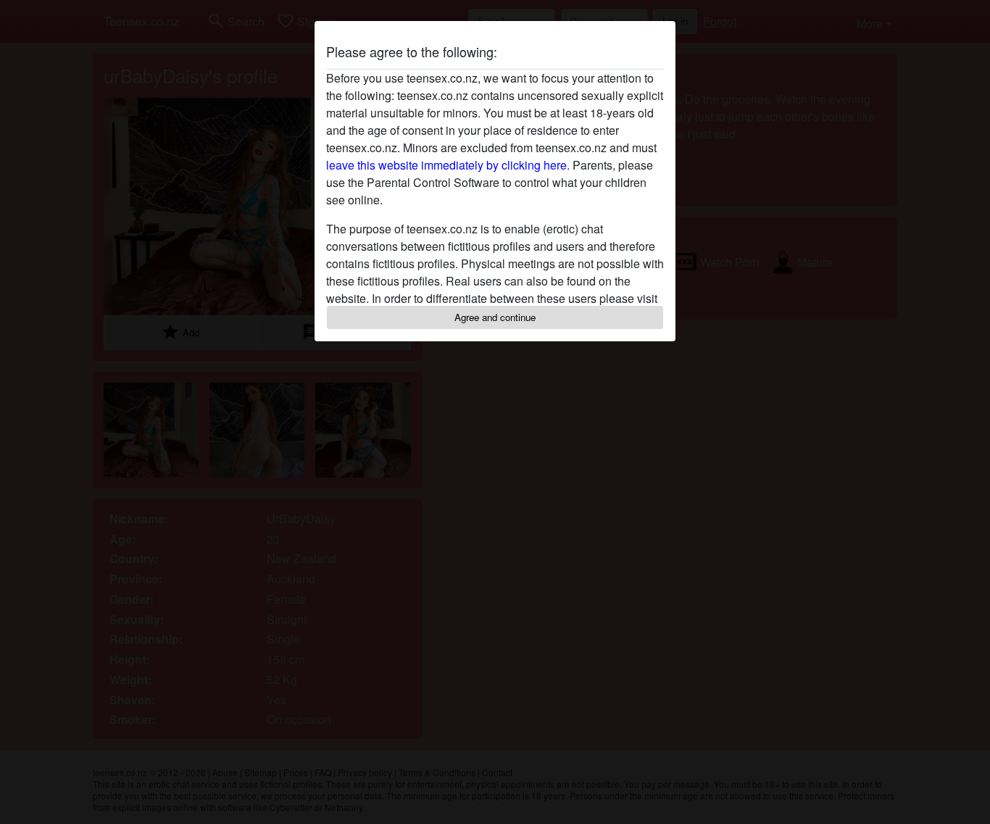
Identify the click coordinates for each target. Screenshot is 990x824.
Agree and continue (495, 317)
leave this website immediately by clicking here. (448, 165)
